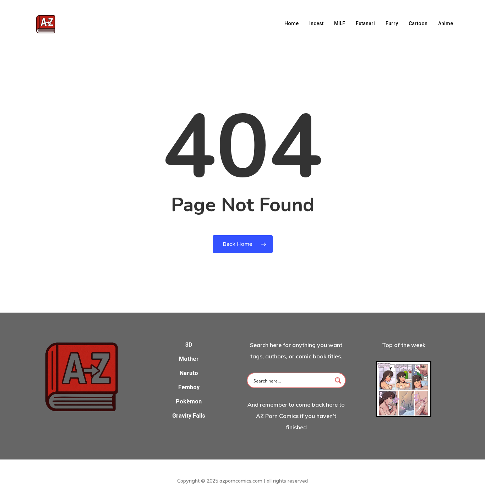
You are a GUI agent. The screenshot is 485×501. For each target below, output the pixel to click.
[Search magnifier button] (338, 380)
